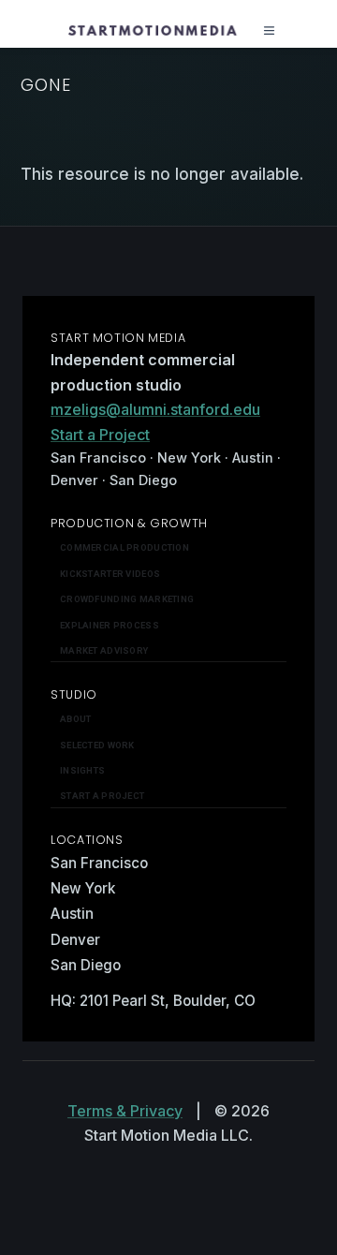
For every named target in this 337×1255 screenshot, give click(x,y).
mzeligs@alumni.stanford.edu (155, 409)
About (75, 719)
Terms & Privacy (125, 1110)
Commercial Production (124, 547)
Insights (82, 770)
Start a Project (100, 434)
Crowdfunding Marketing (127, 599)
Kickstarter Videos (110, 573)
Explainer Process (109, 625)
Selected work (97, 745)
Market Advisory (104, 650)
